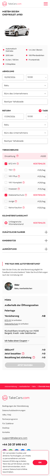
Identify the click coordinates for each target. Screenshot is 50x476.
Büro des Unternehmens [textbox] (16, 93)
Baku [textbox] (6, 85)
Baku (16, 288)
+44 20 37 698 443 (14, 444)
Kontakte (6, 432)
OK (40, 462)
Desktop (5, 428)
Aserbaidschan (25, 288)
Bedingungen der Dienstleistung (15, 406)
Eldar (16, 285)
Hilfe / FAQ (6, 415)
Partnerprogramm (10, 419)
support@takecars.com (14, 438)
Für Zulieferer (8, 423)
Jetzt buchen (25, 365)
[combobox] (35, 77)
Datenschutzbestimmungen (13, 410)
